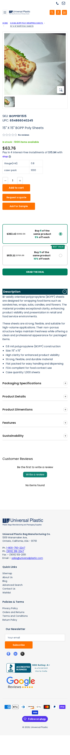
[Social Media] (26, 667)
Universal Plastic (39, 727)
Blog (4, 581)
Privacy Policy (10, 608)
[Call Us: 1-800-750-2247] (58, 3)
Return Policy (9, 619)
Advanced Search (12, 585)
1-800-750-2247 (15, 547)
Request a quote (16, 197)
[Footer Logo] (22, 521)
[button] (9, 135)
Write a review (35, 474)
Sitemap (7, 573)
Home (5, 23)
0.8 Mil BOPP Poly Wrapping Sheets (26, 23)
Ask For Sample (19, 206)
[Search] (52, 12)
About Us (7, 577)
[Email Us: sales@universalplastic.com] (65, 3)
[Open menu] (4, 12)
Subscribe (19, 645)
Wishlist (6, 592)
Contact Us (8, 588)
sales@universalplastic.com (27, 558)
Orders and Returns (13, 612)
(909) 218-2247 (15, 551)
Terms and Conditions (15, 616)
